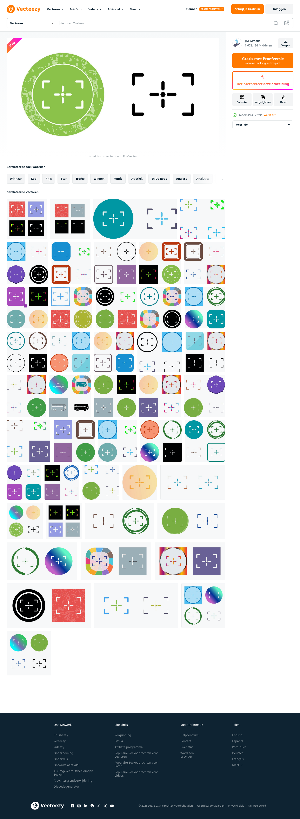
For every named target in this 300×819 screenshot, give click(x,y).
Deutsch (238, 753)
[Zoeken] (275, 23)
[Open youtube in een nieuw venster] (112, 805)
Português (239, 747)
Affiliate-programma (129, 747)
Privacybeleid (236, 805)
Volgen (285, 45)
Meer (133, 9)
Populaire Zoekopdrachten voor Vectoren (136, 754)
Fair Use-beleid (257, 805)
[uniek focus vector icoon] (27, 219)
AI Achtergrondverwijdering (73, 780)
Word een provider (187, 754)
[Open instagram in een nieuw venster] (79, 805)
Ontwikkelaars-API (66, 765)
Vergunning (123, 735)
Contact (185, 741)
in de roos (159, 179)
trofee (80, 179)
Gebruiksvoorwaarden (211, 805)
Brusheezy (61, 735)
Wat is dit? (269, 115)
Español (237, 741)
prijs (49, 179)
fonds (118, 179)
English (237, 735)
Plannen (191, 9)
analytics (202, 179)
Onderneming (63, 753)
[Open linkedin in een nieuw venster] (85, 805)
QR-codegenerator (66, 786)
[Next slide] (219, 179)
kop (33, 179)
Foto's (74, 9)
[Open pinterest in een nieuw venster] (92, 805)
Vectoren (53, 9)
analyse (181, 179)
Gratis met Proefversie (263, 60)
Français (238, 759)
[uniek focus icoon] (71, 307)
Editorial (114, 9)
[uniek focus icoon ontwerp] (135, 219)
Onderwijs (61, 759)
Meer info (242, 124)
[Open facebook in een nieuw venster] (72, 805)
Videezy (59, 747)
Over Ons (186, 747)
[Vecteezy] (23, 9)
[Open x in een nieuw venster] (105, 805)
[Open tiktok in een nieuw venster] (98, 805)
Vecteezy (60, 741)
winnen (99, 179)
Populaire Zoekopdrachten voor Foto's (136, 764)
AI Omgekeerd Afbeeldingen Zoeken (73, 772)
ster (64, 179)
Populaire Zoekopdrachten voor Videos (136, 773)
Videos (93, 9)
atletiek (137, 179)
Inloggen (279, 9)
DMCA (119, 741)
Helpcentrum (189, 735)
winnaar (16, 179)
